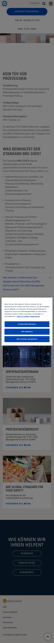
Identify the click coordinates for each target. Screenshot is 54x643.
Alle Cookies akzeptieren (27, 339)
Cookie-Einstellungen (27, 324)
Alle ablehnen (27, 331)
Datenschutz (35, 316)
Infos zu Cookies (23, 316)
